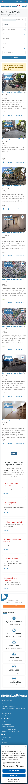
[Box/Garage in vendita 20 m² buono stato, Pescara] (14, 82)
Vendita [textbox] (6, 24)
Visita (10, 115)
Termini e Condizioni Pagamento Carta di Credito (13, 708)
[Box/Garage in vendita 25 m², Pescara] (14, 269)
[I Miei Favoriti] (25, 1)
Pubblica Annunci (6, 721)
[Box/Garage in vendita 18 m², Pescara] (14, 129)
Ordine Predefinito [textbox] (9, 52)
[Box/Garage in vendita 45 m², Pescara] (14, 176)
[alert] (14, 764)
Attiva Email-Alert (14, 606)
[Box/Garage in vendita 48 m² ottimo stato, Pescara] (14, 410)
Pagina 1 (13, 453)
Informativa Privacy (6, 711)
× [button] (25, 746)
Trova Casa (4, 742)
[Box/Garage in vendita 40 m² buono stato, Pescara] (14, 223)
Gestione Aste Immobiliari (8, 726)
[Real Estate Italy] (2, 1)
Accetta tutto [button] (14, 771)
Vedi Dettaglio (20, 115)
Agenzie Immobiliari (6, 737)
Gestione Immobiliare (7, 724)
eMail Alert (4, 740)
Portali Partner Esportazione (9, 729)
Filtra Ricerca (14, 57)
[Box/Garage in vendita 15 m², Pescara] (14, 316)
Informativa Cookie (6, 713)
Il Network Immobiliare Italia (8, 706)
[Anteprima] (3, 115)
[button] (3, 762)
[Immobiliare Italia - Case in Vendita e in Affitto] (14, 5)
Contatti (4, 716)
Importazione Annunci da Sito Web (10, 731)
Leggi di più (15, 759)
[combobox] (14, 24)
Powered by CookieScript (14, 781)
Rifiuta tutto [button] (14, 775)
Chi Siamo (4, 703)
